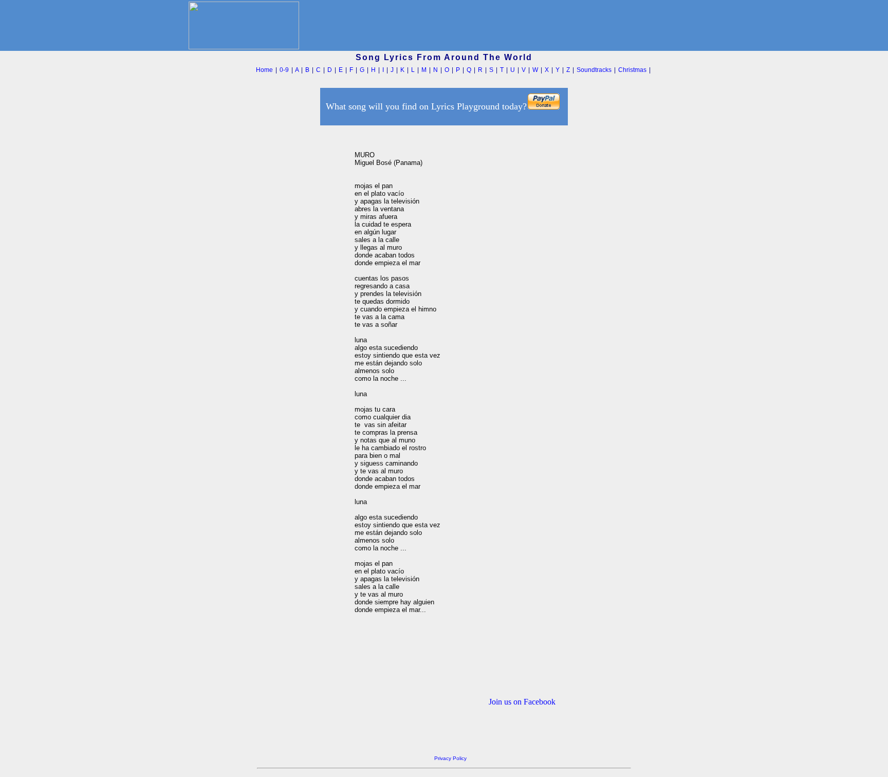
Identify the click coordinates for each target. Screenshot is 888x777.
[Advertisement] (299, 282)
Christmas (632, 69)
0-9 (284, 69)
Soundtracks (594, 69)
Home (264, 69)
